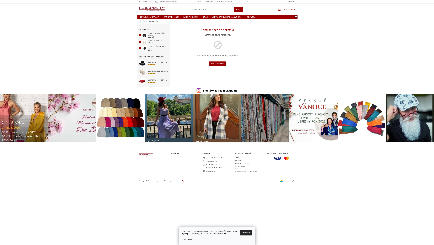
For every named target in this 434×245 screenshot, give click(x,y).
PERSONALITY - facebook (214, 168)
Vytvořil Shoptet (289, 181)
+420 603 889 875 (211, 161)
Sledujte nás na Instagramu (220, 91)
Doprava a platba (240, 166)
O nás (199, 2)
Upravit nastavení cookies (191, 181)
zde (225, 234)
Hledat (238, 9)
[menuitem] (149, 17)
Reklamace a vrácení (224, 2)
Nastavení (188, 239)
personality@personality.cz (215, 158)
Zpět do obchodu (217, 63)
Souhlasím (246, 233)
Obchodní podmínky (241, 169)
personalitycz (210, 171)
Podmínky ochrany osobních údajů (246, 172)
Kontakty (209, 2)
